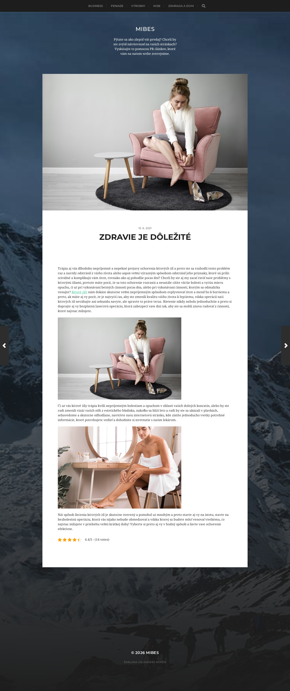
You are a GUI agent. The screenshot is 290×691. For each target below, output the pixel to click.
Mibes (145, 29)
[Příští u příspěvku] (285, 345)
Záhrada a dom (181, 6)
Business (95, 6)
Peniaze (117, 6)
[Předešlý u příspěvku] (4, 345)
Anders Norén (154, 662)
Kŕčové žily (79, 292)
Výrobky (138, 6)
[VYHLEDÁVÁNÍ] (204, 6)
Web (156, 6)
